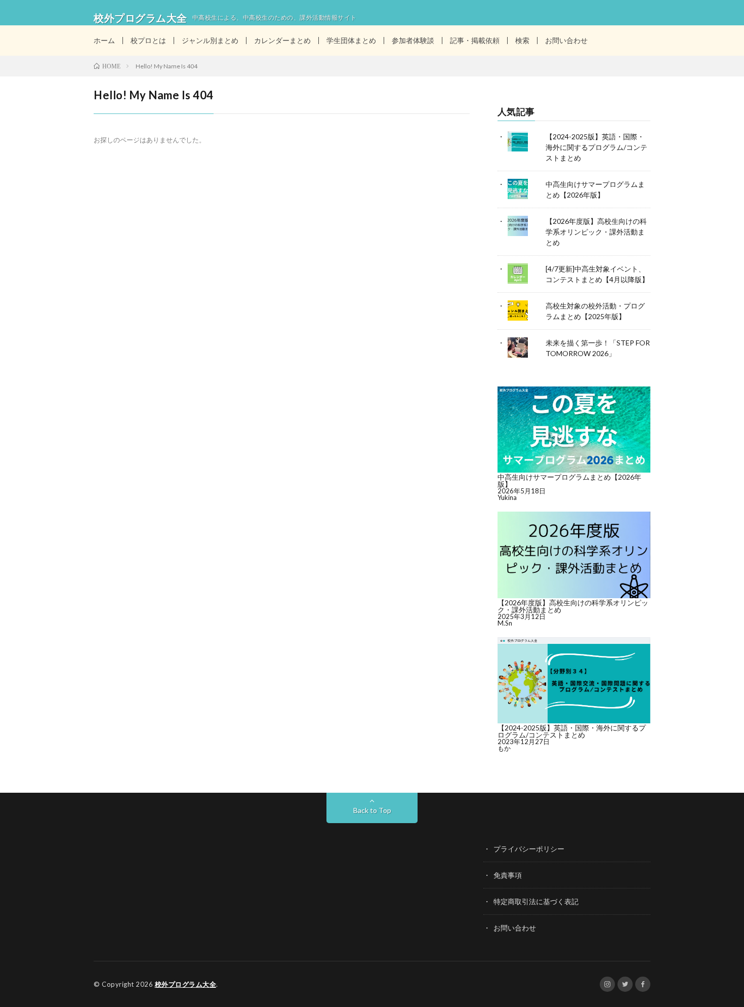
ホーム (104, 40)
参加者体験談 (413, 40)
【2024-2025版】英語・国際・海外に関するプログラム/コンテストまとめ (596, 147)
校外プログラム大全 (186, 984)
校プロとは (148, 40)
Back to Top (372, 810)
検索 (522, 40)
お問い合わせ (566, 40)
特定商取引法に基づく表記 (535, 901)
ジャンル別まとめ (210, 40)
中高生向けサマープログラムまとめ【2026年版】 (569, 480)
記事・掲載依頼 (475, 40)
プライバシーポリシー (528, 848)
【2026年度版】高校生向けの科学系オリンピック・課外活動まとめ (596, 232)
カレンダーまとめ (282, 40)
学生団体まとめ (351, 40)
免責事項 (507, 875)
